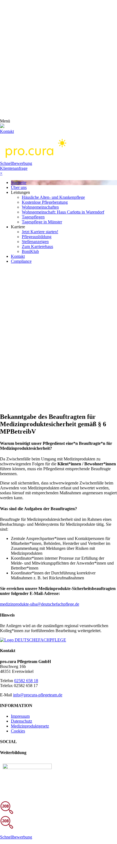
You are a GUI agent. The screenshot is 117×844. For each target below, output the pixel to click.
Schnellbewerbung (16, 163)
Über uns (19, 187)
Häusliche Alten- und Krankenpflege (53, 197)
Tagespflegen (33, 217)
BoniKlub (30, 251)
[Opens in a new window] (27, 767)
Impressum (20, 716)
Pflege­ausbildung (36, 236)
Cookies (18, 731)
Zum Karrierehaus (37, 246)
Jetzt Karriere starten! (40, 231)
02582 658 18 (26, 680)
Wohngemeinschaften (40, 207)
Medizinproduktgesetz (30, 726)
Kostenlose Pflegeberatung (45, 202)
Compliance (21, 261)
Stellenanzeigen (35, 241)
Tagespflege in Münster (42, 222)
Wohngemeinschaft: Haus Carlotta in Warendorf (63, 212)
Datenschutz (21, 721)
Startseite (18, 182)
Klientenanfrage (13, 168)
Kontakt (18, 256)
